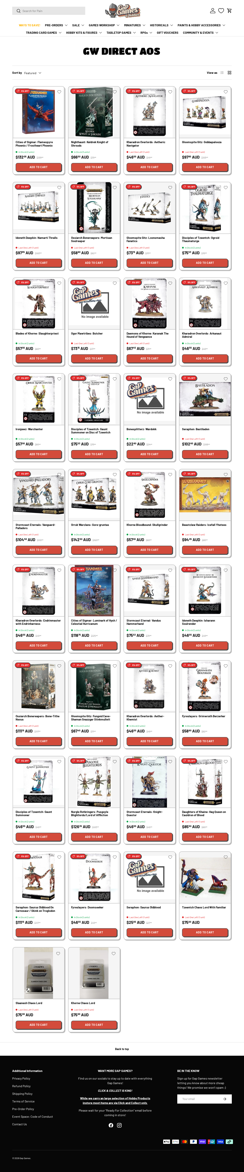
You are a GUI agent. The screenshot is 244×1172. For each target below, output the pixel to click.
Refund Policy (21, 1086)
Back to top (122, 1049)
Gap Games (25, 1158)
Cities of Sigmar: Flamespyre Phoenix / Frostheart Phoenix (34, 143)
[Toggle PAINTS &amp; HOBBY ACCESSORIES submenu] (224, 25)
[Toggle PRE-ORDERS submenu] (66, 25)
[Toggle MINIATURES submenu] (144, 25)
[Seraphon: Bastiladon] (205, 399)
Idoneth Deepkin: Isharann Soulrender (198, 622)
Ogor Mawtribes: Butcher (87, 333)
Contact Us (19, 1124)
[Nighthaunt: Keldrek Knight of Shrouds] (94, 112)
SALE (76, 25)
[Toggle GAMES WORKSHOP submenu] (118, 25)
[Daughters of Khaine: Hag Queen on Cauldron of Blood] (205, 782)
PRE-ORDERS (54, 25)
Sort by (17, 72)
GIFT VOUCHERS (167, 32)
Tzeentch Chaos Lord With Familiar (204, 907)
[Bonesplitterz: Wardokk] (149, 399)
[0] (221, 10)
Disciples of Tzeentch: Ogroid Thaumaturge (200, 239)
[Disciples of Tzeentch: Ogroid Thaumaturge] (205, 207)
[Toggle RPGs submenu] (150, 32)
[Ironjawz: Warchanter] (38, 399)
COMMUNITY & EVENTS (198, 32)
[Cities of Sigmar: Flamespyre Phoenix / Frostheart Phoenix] (38, 112)
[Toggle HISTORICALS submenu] (171, 25)
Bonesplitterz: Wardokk (142, 429)
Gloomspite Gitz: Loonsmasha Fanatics (146, 239)
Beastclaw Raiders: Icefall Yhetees (204, 524)
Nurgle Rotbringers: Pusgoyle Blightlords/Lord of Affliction (89, 813)
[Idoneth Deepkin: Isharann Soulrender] (205, 590)
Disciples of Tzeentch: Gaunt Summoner (34, 813)
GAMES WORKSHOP (102, 25)
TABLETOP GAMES (119, 32)
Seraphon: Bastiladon (195, 429)
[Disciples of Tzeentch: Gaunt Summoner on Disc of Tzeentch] (94, 399)
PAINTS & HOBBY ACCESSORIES (199, 25)
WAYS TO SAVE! (29, 25)
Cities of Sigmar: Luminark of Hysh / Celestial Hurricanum (94, 622)
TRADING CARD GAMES (41, 32)
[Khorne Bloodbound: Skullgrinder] (149, 495)
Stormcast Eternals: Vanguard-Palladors (35, 526)
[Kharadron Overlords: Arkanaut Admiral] (205, 303)
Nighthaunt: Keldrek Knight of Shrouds (89, 143)
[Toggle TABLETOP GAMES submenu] (134, 32)
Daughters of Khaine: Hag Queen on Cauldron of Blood (204, 813)
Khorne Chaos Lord (83, 1003)
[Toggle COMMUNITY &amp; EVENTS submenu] (216, 32)
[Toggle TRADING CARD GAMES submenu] (60, 32)
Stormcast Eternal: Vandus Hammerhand (144, 622)
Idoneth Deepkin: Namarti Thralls (37, 237)
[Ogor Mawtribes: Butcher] (94, 303)
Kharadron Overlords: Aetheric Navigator (146, 143)
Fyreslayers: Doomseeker (87, 907)
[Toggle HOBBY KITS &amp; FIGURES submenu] (100, 32)
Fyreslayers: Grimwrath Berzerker (203, 716)
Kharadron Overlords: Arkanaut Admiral (202, 335)
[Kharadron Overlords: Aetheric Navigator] (149, 112)
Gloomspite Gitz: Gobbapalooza (202, 142)
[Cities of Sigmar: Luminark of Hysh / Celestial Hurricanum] (94, 590)
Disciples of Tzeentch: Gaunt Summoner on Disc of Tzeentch (90, 430)
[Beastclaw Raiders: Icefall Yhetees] (205, 495)
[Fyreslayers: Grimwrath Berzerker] (205, 686)
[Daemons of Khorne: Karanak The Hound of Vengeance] (149, 303)
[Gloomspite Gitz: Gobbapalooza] (205, 112)
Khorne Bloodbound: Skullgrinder (147, 524)
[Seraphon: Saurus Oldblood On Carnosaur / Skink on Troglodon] (38, 877)
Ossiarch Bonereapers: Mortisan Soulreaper (91, 239)
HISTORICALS (159, 25)
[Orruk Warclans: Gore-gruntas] (94, 495)
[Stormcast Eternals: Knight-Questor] (149, 782)
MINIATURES (132, 25)
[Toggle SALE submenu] (82, 25)
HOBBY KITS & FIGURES (81, 32)
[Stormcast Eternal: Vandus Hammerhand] (149, 590)
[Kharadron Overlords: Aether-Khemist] (149, 686)
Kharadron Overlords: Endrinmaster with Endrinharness (38, 622)
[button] (229, 10)
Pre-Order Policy (23, 1109)
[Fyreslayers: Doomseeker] (94, 877)
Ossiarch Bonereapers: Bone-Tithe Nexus (37, 717)
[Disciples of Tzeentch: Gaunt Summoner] (38, 782)
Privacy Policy (21, 1078)
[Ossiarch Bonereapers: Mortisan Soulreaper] (94, 207)
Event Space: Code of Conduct (32, 1116)
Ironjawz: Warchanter (29, 429)
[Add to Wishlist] (59, 91)
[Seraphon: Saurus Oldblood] (149, 877)
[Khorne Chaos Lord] (94, 973)
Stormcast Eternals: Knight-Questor (145, 813)
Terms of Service (23, 1101)
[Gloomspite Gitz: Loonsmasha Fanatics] (149, 207)
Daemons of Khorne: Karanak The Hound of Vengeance (148, 335)
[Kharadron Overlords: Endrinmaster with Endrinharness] (38, 590)
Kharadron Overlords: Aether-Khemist (145, 717)
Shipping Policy (22, 1093)
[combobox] (48, 11)
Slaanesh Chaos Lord (29, 1003)
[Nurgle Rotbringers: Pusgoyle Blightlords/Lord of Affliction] (94, 782)
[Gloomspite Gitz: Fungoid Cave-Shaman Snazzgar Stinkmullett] (94, 686)
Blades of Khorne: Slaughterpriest (37, 333)
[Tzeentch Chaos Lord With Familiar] (205, 877)
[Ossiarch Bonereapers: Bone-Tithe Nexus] (38, 686)
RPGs (144, 32)
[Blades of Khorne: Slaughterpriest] (38, 303)
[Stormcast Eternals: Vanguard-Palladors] (38, 495)
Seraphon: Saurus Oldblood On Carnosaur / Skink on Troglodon (35, 909)
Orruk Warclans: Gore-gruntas (90, 524)
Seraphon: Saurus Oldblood (144, 907)
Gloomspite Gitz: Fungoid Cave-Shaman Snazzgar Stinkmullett (91, 717)
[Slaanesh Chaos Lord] (38, 973)
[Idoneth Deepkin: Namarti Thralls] (38, 207)
